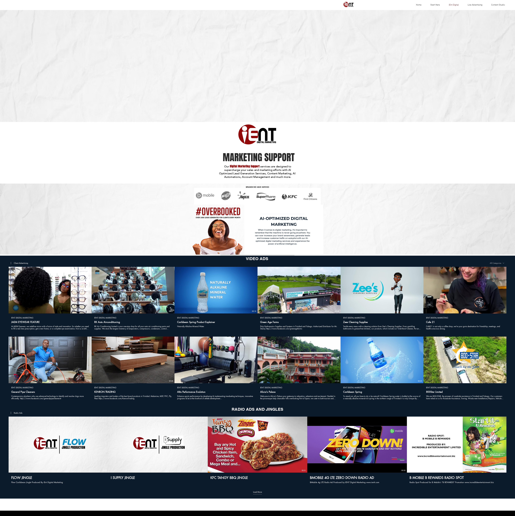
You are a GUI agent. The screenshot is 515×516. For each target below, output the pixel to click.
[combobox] (497, 263)
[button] (19, 263)
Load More (257, 492)
